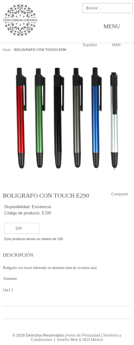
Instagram (71, 326)
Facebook (61, 326)
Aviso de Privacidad (83, 335)
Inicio (7, 50)
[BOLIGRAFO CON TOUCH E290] (67, 57)
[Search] (127, 8)
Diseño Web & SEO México (80, 340)
